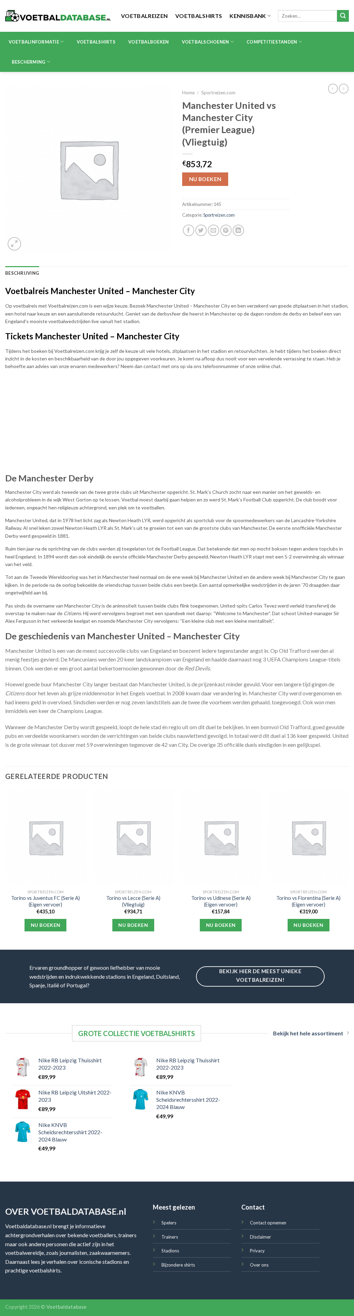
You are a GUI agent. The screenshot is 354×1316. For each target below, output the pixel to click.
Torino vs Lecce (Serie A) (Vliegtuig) (133, 901)
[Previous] (5, 868)
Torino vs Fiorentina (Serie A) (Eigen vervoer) (308, 901)
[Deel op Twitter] (201, 230)
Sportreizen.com (218, 92)
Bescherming (29, 62)
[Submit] (343, 16)
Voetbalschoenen (205, 42)
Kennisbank (248, 15)
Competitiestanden (271, 42)
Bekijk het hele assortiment (308, 1033)
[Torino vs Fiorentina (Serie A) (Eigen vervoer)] (308, 837)
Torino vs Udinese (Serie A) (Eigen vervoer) (221, 901)
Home (188, 92)
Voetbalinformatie (34, 42)
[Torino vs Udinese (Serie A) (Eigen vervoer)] (220, 837)
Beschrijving (22, 273)
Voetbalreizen (144, 15)
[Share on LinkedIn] (238, 230)
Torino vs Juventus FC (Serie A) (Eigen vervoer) (45, 901)
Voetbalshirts (198, 15)
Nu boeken (205, 179)
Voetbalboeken (148, 42)
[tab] (22, 273)
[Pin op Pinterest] (226, 230)
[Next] (348, 868)
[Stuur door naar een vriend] (213, 230)
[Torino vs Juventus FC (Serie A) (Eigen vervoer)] (45, 837)
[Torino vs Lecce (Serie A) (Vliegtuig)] (133, 837)
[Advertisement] (177, 424)
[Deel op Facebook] (188, 230)
